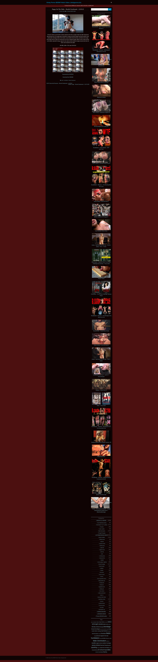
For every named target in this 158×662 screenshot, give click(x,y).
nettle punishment (101, 592)
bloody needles (102, 537)
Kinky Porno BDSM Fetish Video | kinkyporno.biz (64, 2)
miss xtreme (101, 590)
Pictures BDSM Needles (101, 616)
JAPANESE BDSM (101, 613)
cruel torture (104, 631)
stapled (102, 560)
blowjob (102, 626)
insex (100, 638)
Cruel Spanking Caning (101, 522)
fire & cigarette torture (102, 578)
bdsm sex (105, 624)
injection (102, 541)
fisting (95, 635)
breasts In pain (106, 629)
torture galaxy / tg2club (102, 562)
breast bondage (102, 564)
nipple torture (102, 549)
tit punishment (95, 649)
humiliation (66, 80)
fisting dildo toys (102, 580)
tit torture (101, 650)
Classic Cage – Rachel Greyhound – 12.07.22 (78, 84)
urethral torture (102, 603)
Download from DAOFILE (68, 74)
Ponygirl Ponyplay (101, 533)
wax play (102, 607)
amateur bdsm (96, 622)
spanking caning (102, 599)
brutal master (101, 566)
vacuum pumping (98, 651)
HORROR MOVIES (101, 611)
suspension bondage (104, 647)
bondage (107, 627)
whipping (105, 652)
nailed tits (102, 547)
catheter (101, 568)
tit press (101, 601)
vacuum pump (102, 605)
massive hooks (102, 543)
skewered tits (102, 557)
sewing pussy (102, 555)
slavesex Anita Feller (102, 597)
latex (110, 638)
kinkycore (102, 584)
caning (99, 631)
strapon (98, 647)
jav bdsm (104, 638)
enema (101, 576)
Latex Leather (102, 528)
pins (102, 553)
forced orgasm (100, 635)
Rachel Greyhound (72, 80)
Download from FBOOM (68, 77)
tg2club (110, 647)
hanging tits (102, 582)
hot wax (106, 635)
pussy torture (96, 645)
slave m (101, 595)
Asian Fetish (101, 622)
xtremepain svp (102, 609)
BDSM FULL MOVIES (101, 520)
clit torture (102, 572)
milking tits (102, 588)
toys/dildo (107, 650)
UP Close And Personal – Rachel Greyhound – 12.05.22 (59, 83)
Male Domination (102, 530)
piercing (102, 551)
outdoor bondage (106, 643)
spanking (94, 647)
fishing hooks (102, 539)
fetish (62, 80)
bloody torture (96, 626)
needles (94, 643)
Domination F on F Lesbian (102, 524)
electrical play (95, 633)
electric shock (101, 574)
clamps (101, 570)
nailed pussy (102, 545)
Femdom (102, 526)
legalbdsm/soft (102, 586)
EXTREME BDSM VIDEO (71, 11)
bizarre (109, 624)
